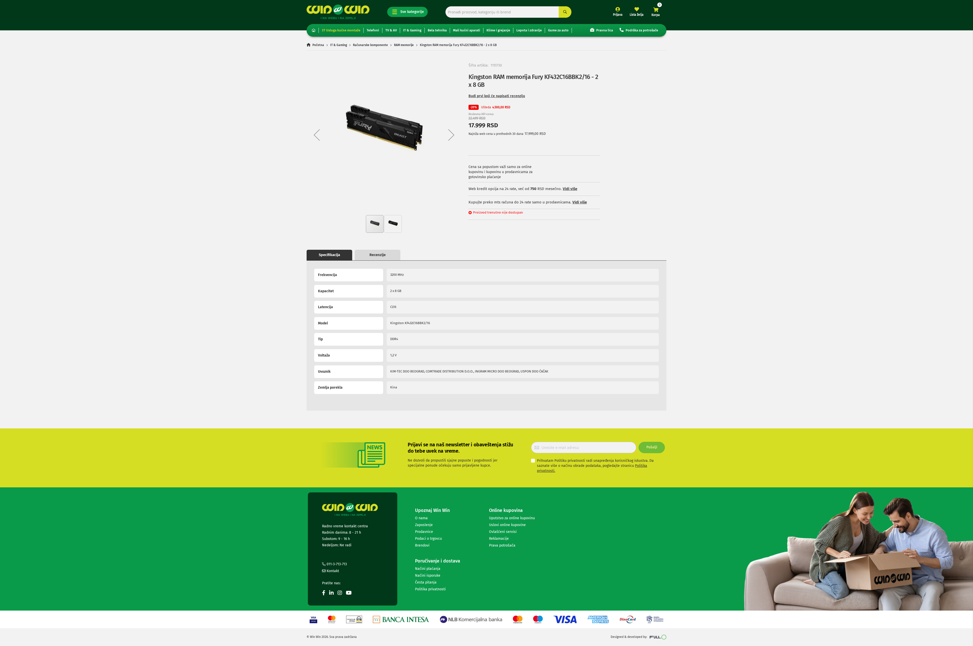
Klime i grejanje (498, 30)
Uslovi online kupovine (507, 525)
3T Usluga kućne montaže (341, 30)
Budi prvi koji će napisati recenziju (497, 96)
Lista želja (637, 14)
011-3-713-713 (336, 564)
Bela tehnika (437, 30)
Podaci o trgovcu (428, 538)
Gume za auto (558, 30)
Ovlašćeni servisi (503, 532)
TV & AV (391, 30)
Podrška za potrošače (641, 30)
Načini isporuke (427, 575)
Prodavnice (424, 532)
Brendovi (422, 545)
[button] (317, 134)
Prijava (618, 14)
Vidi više (570, 188)
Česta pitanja (426, 582)
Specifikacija (329, 255)
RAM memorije (404, 45)
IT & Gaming (412, 30)
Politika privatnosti (430, 589)
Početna (318, 45)
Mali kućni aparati (466, 30)
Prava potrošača (502, 545)
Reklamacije (499, 538)
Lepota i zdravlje (529, 30)
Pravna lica (604, 30)
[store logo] (338, 12)
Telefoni (373, 30)
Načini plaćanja (427, 569)
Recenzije (377, 255)
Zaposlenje (424, 525)
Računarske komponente (370, 45)
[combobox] (508, 12)
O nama (421, 518)
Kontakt (332, 571)
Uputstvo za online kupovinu (512, 518)
